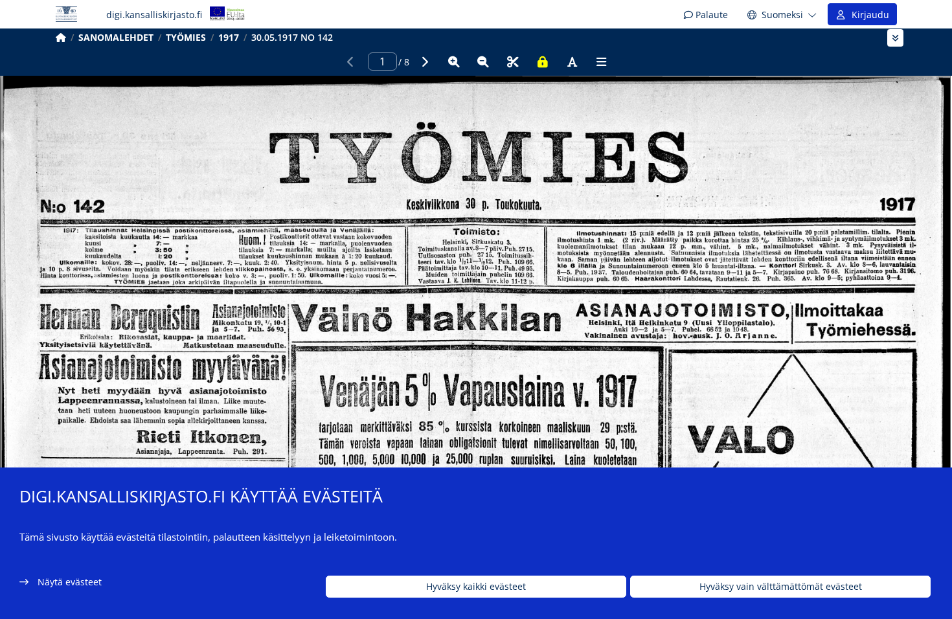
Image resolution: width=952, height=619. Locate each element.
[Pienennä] (483, 61)
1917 (228, 37)
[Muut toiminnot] (602, 61)
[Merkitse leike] (513, 61)
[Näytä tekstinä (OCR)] (572, 61)
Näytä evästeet (70, 582)
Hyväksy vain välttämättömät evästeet (780, 587)
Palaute (710, 14)
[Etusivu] (61, 37)
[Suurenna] (454, 61)
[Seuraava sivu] (424, 61)
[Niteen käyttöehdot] (543, 61)
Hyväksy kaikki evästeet (476, 587)
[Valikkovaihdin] (895, 38)
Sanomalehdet (115, 37)
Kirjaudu (867, 14)
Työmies (186, 37)
